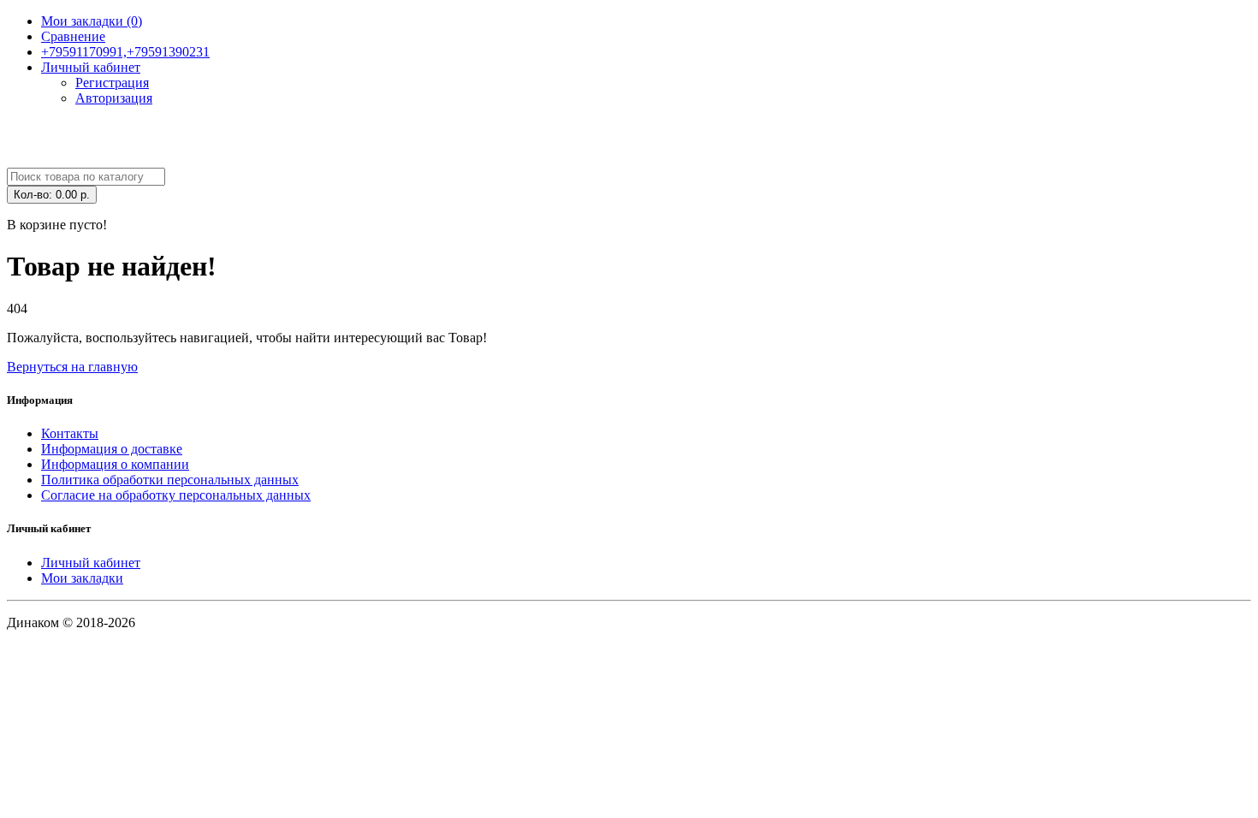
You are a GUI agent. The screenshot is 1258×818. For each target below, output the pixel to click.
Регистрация (112, 82)
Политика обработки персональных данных (170, 479)
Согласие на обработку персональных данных (176, 495)
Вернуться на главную (72, 366)
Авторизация (113, 98)
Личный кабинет (90, 562)
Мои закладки (82, 578)
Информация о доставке (111, 449)
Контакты (69, 433)
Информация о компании (115, 464)
